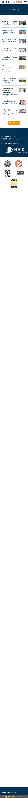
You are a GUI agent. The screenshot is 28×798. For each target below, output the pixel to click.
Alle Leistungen (14, 123)
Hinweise (21, 796)
